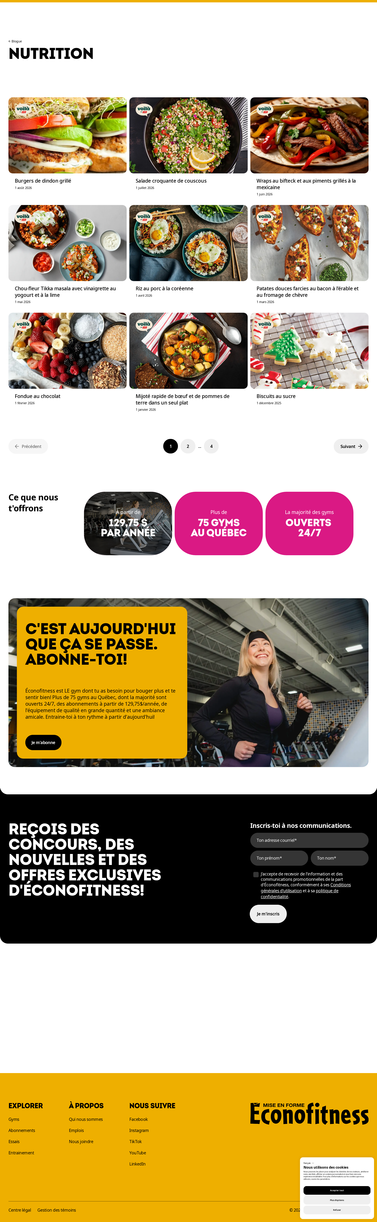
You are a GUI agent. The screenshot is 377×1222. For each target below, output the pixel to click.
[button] (309, 1163)
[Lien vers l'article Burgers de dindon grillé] (67, 149)
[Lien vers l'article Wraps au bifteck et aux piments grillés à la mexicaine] (309, 149)
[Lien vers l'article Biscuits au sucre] (309, 365)
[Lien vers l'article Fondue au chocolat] (67, 365)
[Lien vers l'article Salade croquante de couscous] (188, 149)
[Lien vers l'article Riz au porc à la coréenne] (188, 257)
